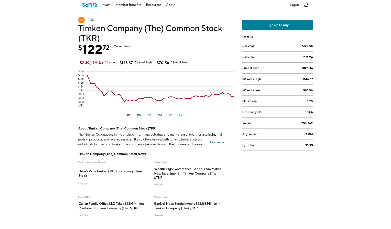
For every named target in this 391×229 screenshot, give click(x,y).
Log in (294, 5)
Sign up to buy (278, 25)
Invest (106, 5)
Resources (153, 5)
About (171, 5)
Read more (217, 142)
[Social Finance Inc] (89, 5)
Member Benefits (128, 5)
